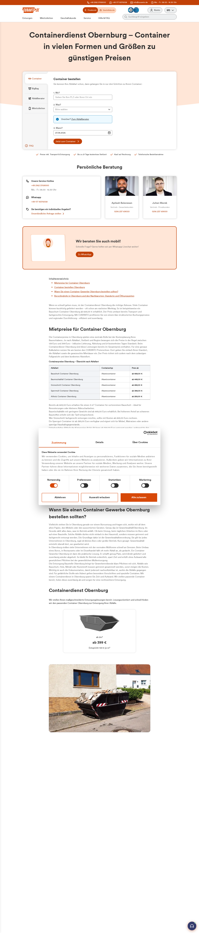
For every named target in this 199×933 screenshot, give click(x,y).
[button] (170, 10)
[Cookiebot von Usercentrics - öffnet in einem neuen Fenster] (145, 433)
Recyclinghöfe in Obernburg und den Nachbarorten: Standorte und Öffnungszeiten (94, 296)
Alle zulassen (138, 497)
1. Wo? (56, 93)
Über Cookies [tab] (140, 442)
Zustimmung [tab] (59, 442)
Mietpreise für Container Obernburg (72, 283)
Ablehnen (60, 497)
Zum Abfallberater (80, 119)
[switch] (84, 485)
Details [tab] (100, 442)
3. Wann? (58, 128)
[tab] (36, 79)
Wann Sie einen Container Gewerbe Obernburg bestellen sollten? (86, 292)
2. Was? (57, 105)
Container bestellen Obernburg (69, 287)
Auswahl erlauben (99, 497)
